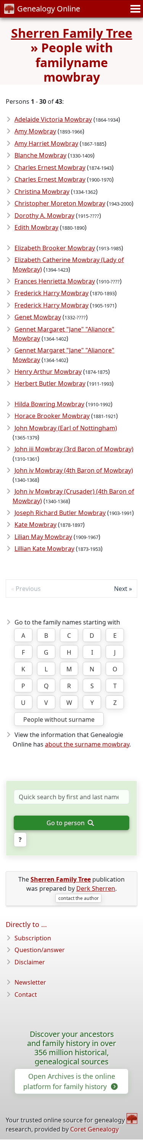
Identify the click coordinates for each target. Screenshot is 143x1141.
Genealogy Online (48, 8)
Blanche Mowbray (40, 155)
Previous (28, 588)
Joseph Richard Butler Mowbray (60, 513)
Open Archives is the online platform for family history (69, 1081)
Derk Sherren (95, 888)
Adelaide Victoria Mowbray (53, 119)
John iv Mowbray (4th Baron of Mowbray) (73, 470)
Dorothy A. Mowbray (44, 215)
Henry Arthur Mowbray (48, 371)
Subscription (32, 938)
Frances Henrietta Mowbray (54, 281)
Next (120, 588)
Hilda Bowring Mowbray (49, 404)
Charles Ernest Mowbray (49, 167)
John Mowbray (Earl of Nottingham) (65, 428)
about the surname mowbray (87, 744)
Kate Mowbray (35, 524)
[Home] (132, 1118)
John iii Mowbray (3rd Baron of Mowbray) (73, 449)
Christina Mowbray (41, 191)
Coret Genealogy (94, 1129)
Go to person (66, 823)
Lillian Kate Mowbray (44, 548)
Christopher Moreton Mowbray (59, 203)
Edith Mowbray (36, 227)
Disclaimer (29, 962)
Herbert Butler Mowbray (49, 383)
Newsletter (30, 982)
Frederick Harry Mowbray (51, 293)
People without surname (59, 719)
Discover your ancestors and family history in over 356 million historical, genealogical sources (71, 1048)
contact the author (78, 898)
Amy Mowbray (35, 131)
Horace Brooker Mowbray (52, 416)
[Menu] (134, 8)
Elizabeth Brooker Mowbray (54, 248)
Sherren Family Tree (71, 33)
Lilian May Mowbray (43, 537)
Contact (25, 994)
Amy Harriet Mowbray (46, 143)
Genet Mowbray (37, 317)
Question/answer (39, 950)
